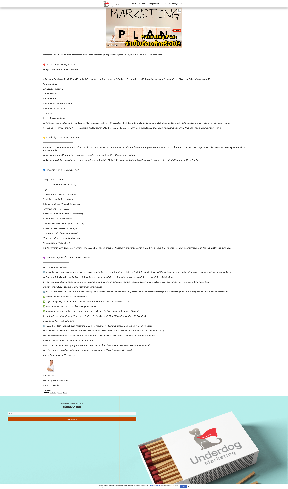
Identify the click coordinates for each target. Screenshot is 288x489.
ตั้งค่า (113, 487)
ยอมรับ (183, 486)
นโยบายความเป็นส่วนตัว (154, 485)
